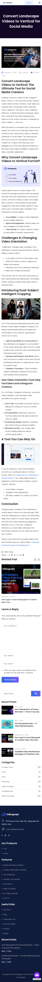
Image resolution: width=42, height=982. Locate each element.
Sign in (29, 3)
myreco (6, 929)
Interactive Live (9, 919)
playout (25, 72)
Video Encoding (9, 889)
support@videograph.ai (15, 829)
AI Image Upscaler (10, 893)
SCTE (4, 772)
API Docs (7, 910)
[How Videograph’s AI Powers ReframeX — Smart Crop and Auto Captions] (7, 710)
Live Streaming (9, 875)
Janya (5, 853)
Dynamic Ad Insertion (11, 879)
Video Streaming (8, 796)
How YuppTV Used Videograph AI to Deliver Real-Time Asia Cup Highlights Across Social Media (27, 741)
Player (5, 933)
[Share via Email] (21, 555)
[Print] (23, 555)
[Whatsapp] (18, 555)
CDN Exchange (9, 924)
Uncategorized (7, 791)
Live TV (6, 898)
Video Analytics (8, 786)
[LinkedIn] (15, 555)
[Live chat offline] (37, 976)
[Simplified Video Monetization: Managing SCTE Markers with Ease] (7, 752)
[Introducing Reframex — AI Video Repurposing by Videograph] (7, 724)
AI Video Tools (7, 767)
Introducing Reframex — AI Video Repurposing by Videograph (26, 726)
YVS (5, 849)
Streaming (5, 782)
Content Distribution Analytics (14, 870)
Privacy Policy (29, 974)
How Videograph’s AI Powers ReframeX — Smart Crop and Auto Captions (27, 711)
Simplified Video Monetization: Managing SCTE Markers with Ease (27, 754)
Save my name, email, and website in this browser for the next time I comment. (20, 671)
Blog (5, 914)
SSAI (4, 777)
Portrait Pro (8, 884)
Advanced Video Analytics (13, 865)
